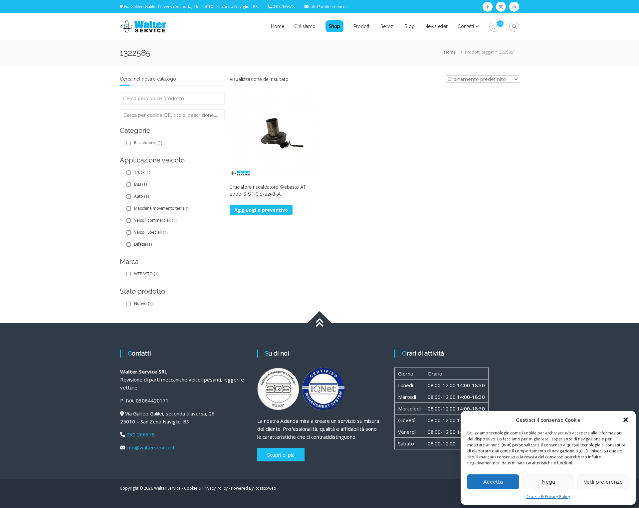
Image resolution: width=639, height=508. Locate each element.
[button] (625, 419)
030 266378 (140, 434)
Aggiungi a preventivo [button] (261, 210)
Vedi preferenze (603, 482)
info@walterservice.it (329, 6)
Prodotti (361, 26)
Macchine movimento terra (162, 208)
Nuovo (143, 303)
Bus (140, 184)
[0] (494, 27)
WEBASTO (146, 274)
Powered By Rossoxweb (253, 488)
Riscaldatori (148, 142)
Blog (409, 26)
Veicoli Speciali (150, 232)
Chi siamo (305, 26)
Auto (141, 196)
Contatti (466, 26)
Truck (142, 172)
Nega (548, 482)
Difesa (143, 244)
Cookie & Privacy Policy (548, 496)
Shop (334, 26)
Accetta (493, 482)
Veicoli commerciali (155, 220)
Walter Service (167, 488)
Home (277, 26)
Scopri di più (281, 454)
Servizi (387, 26)
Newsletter (436, 26)
